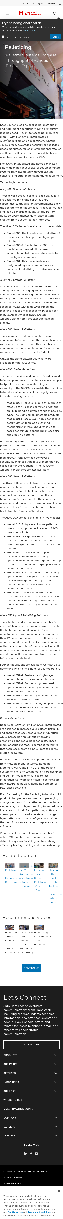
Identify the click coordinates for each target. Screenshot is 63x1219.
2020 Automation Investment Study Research (26, 878)
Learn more (29, 30)
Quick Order (46, 3)
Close (56, 36)
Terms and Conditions (39, 1212)
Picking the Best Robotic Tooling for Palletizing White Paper (55, 886)
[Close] (59, 1191)
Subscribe (31, 1044)
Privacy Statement (12, 1183)
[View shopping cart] (59, 3)
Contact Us (31, 968)
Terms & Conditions (12, 1177)
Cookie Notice (15, 1212)
